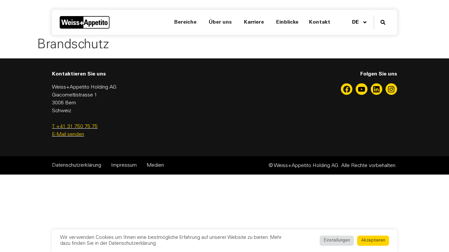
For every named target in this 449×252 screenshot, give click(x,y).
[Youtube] (361, 89)
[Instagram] (391, 89)
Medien (155, 165)
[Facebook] (346, 89)
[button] (382, 22)
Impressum (124, 165)
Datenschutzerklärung (76, 165)
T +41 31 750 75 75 (75, 126)
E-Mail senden (68, 134)
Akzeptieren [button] (373, 241)
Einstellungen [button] (337, 241)
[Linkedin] (376, 89)
